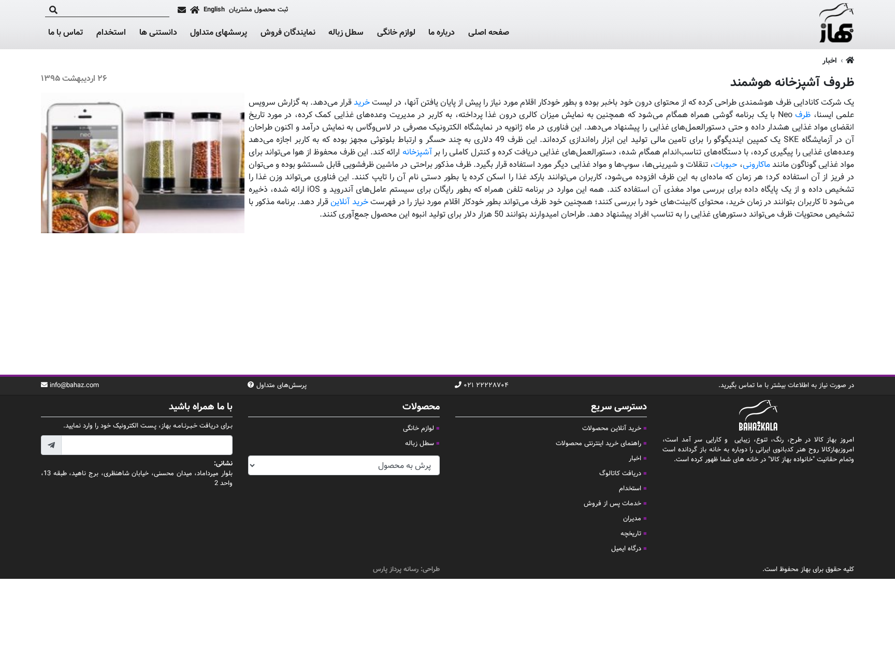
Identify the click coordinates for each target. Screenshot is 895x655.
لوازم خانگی (396, 33)
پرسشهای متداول (218, 32)
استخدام (111, 32)
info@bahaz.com (74, 386)
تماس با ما (65, 33)
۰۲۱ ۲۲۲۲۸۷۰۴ (486, 386)
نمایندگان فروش (288, 32)
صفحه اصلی (488, 32)
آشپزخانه (415, 152)
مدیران (632, 519)
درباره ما (441, 32)
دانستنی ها (158, 33)
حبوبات (725, 165)
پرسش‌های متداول (281, 386)
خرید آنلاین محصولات (611, 428)
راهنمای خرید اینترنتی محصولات (598, 443)
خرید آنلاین (349, 202)
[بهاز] (836, 25)
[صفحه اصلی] (194, 10)
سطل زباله (346, 33)
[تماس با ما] (182, 10)
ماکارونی (756, 165)
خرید (362, 102)
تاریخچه (630, 534)
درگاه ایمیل (626, 549)
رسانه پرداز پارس (395, 569)
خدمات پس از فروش (612, 504)
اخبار (829, 61)
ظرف (803, 115)
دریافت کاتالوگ (620, 473)
